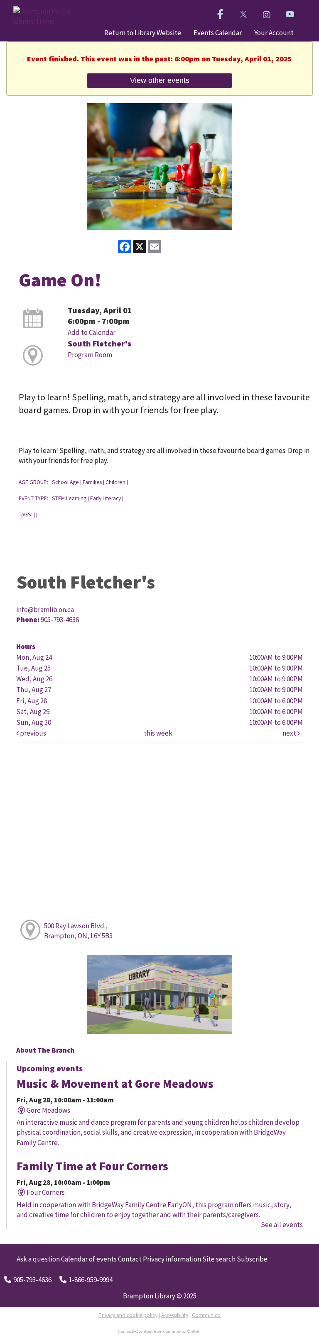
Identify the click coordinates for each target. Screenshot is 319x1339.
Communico (206, 1315)
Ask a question (38, 1259)
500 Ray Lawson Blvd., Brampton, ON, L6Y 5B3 (78, 930)
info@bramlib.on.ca (45, 609)
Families (92, 482)
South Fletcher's (99, 343)
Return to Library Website (142, 32)
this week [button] (158, 733)
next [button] (289, 733)
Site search (219, 1259)
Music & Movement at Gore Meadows (115, 1083)
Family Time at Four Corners (92, 1166)
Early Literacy (105, 498)
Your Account (274, 32)
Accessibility (174, 1315)
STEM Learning (69, 498)
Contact (130, 1259)
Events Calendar (218, 32)
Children (115, 482)
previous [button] (32, 733)
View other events (159, 80)
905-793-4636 (32, 1279)
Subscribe (252, 1259)
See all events (282, 1224)
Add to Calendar (91, 332)
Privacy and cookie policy (127, 1315)
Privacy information (172, 1259)
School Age (65, 482)
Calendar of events (89, 1259)
